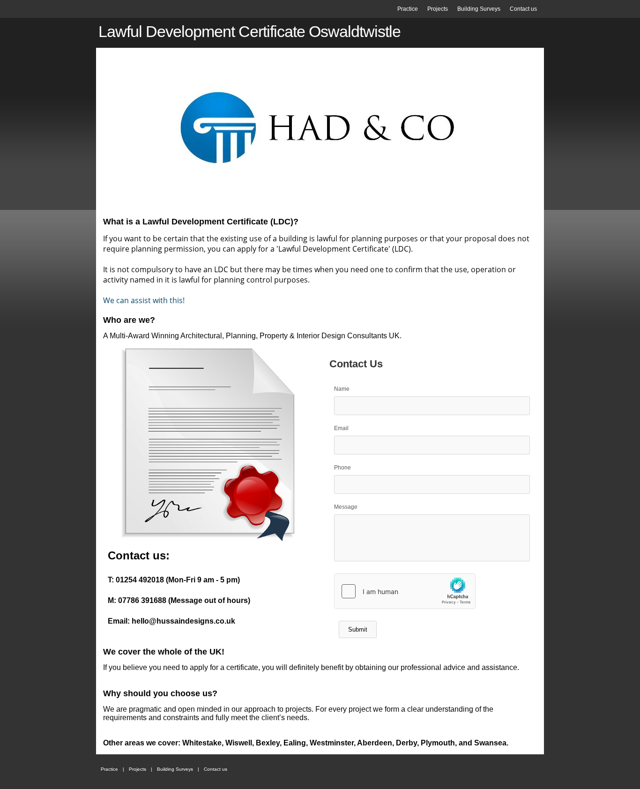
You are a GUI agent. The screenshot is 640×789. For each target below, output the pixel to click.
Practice (407, 9)
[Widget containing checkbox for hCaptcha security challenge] (405, 591)
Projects (437, 9)
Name (342, 389)
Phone (342, 467)
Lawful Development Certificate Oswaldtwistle (249, 31)
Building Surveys (478, 9)
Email (341, 428)
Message (345, 507)
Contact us (523, 9)
